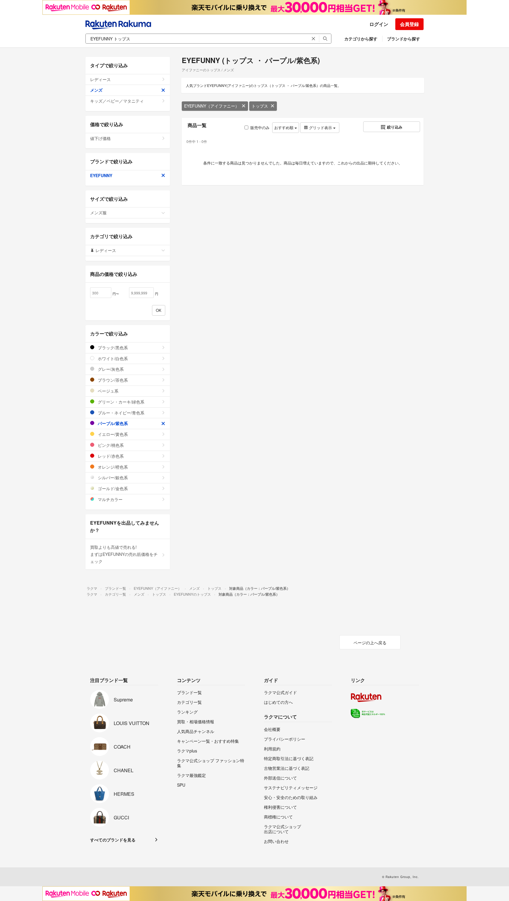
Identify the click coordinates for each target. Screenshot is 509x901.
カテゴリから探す (360, 39)
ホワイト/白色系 (112, 358)
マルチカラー (110, 499)
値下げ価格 (100, 138)
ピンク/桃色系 (110, 445)
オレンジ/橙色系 (112, 467)
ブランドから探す (403, 39)
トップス (260, 106)
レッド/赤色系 (110, 456)
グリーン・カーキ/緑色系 (120, 402)
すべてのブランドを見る (112, 840)
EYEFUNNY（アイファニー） (211, 106)
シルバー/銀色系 (112, 477)
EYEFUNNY (101, 175)
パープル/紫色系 (112, 423)
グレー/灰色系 (110, 369)
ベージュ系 (107, 391)
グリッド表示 (320, 127)
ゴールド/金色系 (112, 488)
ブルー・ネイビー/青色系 (120, 413)
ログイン (378, 24)
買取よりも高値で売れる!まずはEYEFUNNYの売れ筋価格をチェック (124, 554)
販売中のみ (260, 127)
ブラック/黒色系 (112, 347)
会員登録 (409, 24)
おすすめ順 (284, 127)
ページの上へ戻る (369, 642)
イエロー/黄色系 (112, 434)
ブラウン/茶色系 (112, 380)
